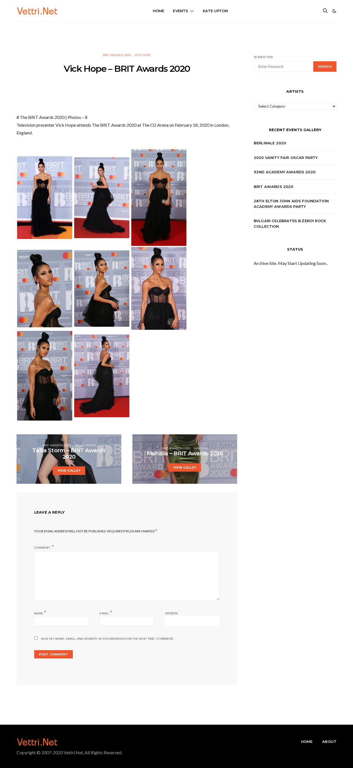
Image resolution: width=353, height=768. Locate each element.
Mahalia (201, 448)
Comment (42, 547)
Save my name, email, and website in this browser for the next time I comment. (107, 639)
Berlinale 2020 (270, 143)
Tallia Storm (84, 445)
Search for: (263, 57)
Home (158, 11)
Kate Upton (215, 11)
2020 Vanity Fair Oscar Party (286, 157)
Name (40, 612)
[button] (334, 11)
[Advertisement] (176, 34)
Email (106, 612)
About (329, 741)
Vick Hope (143, 55)
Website (171, 613)
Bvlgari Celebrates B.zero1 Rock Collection (290, 223)
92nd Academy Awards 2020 (284, 172)
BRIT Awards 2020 (117, 55)
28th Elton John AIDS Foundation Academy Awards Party (291, 204)
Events (180, 11)
